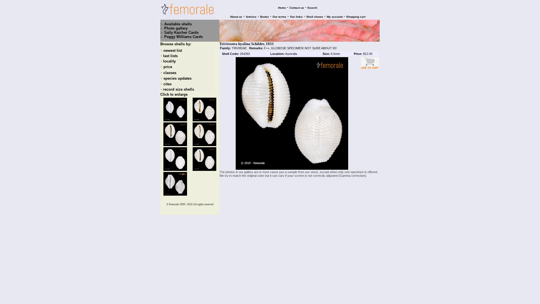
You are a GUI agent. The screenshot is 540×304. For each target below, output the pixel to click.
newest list (172, 50)
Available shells (178, 24)
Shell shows (314, 16)
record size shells (178, 89)
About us (236, 16)
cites (167, 84)
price (167, 67)
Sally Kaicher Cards (181, 32)
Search (312, 7)
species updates (177, 78)
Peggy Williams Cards (183, 37)
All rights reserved (203, 204)
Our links (296, 16)
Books (264, 16)
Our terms (279, 16)
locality (169, 61)
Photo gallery (176, 28)
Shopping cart (355, 16)
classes (169, 73)
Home (282, 7)
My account (335, 16)
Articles (251, 16)
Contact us (296, 7)
